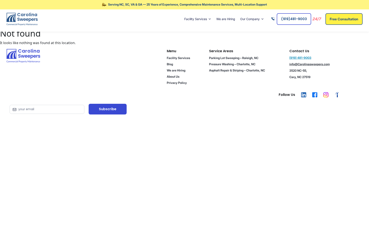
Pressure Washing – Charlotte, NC (232, 64)
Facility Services (195, 19)
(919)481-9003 (294, 18)
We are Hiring (225, 19)
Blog (170, 64)
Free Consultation (344, 19)
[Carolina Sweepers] (22, 19)
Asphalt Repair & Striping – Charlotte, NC (237, 70)
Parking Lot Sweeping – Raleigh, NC (233, 58)
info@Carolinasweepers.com (309, 64)
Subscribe (107, 109)
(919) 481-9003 (300, 57)
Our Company (250, 19)
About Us (173, 76)
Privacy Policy (177, 83)
